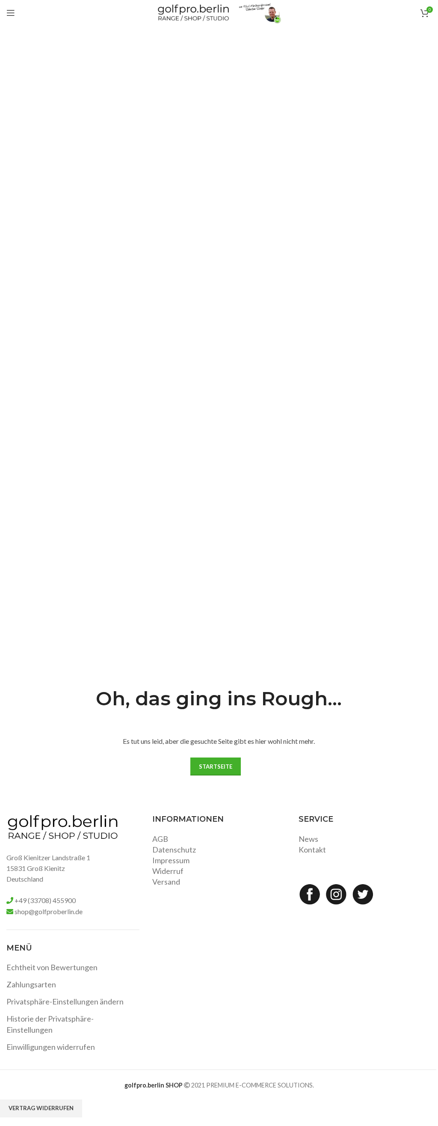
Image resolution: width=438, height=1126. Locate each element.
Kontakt (312, 849)
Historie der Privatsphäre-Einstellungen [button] (50, 1024)
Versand (166, 881)
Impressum (170, 860)
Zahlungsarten (31, 984)
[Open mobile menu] (10, 12)
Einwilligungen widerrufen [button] (50, 1047)
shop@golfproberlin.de (49, 911)
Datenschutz (174, 849)
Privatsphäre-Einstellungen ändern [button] (65, 1001)
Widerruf (167, 871)
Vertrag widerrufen (41, 1108)
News (308, 839)
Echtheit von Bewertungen (52, 967)
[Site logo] (193, 12)
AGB (160, 839)
